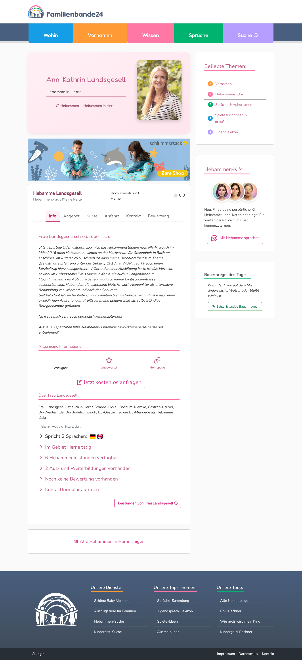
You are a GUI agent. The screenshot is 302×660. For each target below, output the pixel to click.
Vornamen (100, 35)
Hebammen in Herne (100, 105)
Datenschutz (248, 653)
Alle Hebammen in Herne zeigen (112, 541)
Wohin (51, 35)
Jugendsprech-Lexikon (175, 611)
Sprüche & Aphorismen (233, 104)
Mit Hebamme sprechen (240, 237)
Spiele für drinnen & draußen (231, 118)
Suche (245, 35)
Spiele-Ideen (167, 621)
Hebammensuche (229, 94)
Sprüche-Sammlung (173, 600)
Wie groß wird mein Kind (240, 621)
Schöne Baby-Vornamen (113, 600)
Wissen (150, 35)
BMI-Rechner (230, 611)
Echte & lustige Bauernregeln (237, 306)
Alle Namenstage (234, 600)
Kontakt (268, 653)
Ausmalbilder (168, 631)
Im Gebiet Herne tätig (67, 447)
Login (39, 653)
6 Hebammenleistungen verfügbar (81, 457)
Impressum (226, 653)
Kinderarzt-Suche (108, 631)
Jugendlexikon (226, 132)
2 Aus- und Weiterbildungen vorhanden (87, 468)
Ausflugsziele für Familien (115, 611)
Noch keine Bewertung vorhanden (81, 479)
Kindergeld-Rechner (236, 631)
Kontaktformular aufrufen (71, 489)
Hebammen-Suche (109, 621)
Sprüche (198, 35)
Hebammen (69, 105)
